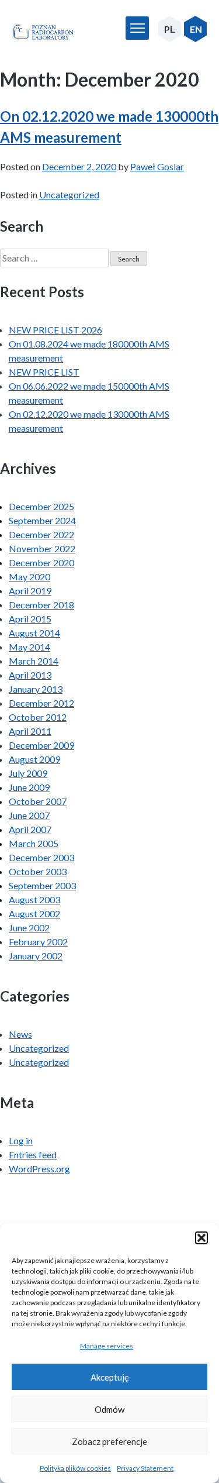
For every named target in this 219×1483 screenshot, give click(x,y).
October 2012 (38, 716)
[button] (201, 1238)
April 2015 (30, 618)
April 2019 (30, 590)
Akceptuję (110, 1377)
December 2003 (41, 857)
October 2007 (38, 801)
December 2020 (41, 562)
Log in (21, 1140)
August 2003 (34, 899)
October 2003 (38, 871)
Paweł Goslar (157, 166)
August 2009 (34, 759)
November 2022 (42, 548)
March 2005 (33, 843)
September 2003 (42, 885)
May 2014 (29, 646)
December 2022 (41, 534)
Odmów (109, 1409)
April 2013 (30, 674)
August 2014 (34, 632)
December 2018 (41, 604)
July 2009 (28, 773)
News (20, 1034)
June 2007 (29, 815)
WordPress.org (39, 1168)
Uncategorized (69, 194)
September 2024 (42, 520)
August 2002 (34, 913)
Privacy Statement (145, 1468)
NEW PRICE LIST (44, 371)
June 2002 (29, 927)
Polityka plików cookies (75, 1468)
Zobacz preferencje (109, 1441)
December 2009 (41, 745)
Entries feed (33, 1154)
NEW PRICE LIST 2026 (55, 329)
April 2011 (30, 731)
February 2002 (38, 941)
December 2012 (41, 702)
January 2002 (35, 955)
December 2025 (41, 506)
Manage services (106, 1345)
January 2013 (35, 688)
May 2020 (29, 576)
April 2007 (30, 829)
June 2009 (29, 787)
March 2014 (33, 660)
